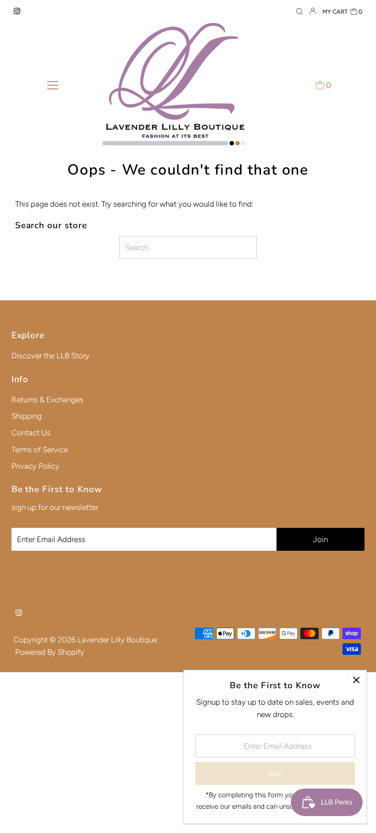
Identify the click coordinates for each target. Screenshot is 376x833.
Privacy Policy (35, 466)
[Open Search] (299, 11)
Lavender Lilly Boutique (118, 639)
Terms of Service (39, 449)
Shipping (26, 416)
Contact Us (30, 432)
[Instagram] (16, 11)
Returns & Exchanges (47, 399)
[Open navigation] (52, 84)
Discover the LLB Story (50, 355)
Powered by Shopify (49, 652)
